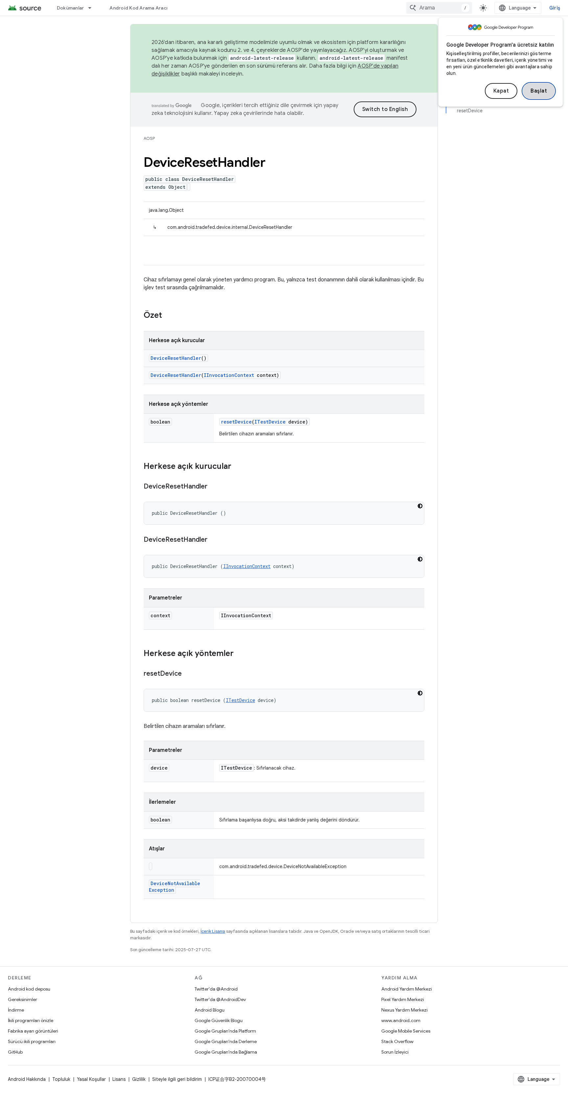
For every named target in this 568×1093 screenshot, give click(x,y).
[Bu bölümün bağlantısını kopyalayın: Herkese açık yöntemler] (240, 654)
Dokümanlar (70, 8)
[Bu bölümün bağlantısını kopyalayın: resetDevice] (188, 674)
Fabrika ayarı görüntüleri (33, 1031)
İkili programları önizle (30, 1020)
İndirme (16, 1010)
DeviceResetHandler (176, 358)
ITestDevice (270, 422)
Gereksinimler (22, 999)
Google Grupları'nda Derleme (226, 1041)
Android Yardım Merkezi (406, 989)
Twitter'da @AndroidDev (220, 999)
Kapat (501, 91)
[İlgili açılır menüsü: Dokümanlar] (93, 8)
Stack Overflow (397, 1041)
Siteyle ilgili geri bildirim (177, 1079)
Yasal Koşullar (91, 1079)
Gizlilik (139, 1079)
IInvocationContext (229, 375)
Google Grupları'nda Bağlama (226, 1052)
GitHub (15, 1052)
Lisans (119, 1079)
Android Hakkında (27, 1079)
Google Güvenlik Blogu (219, 1020)
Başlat (539, 91)
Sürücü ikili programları (32, 1041)
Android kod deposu (29, 989)
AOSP (149, 138)
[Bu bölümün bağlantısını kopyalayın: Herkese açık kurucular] (238, 467)
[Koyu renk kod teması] (420, 506)
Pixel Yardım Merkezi (402, 999)
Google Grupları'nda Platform (225, 1031)
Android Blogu (210, 1010)
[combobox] (439, 8)
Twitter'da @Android (216, 989)
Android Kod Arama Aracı (138, 8)
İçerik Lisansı (213, 931)
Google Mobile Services (405, 1031)
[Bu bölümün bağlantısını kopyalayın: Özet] (168, 316)
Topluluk (61, 1079)
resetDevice (236, 422)
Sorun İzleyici (395, 1052)
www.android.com (400, 1020)
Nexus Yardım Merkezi (404, 1010)
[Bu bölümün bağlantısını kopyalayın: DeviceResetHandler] (214, 487)
